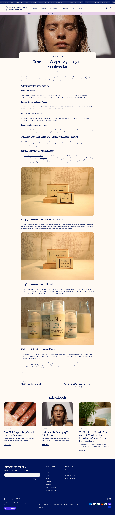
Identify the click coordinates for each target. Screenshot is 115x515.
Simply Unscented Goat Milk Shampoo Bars (36, 224)
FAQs (47, 478)
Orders (67, 470)
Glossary (48, 470)
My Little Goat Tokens (52, 490)
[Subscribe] (38, 475)
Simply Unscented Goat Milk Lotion (33, 289)
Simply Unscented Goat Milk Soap (33, 156)
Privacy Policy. (32, 479)
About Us (48, 481)
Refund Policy (64, 504)
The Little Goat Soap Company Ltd (18, 503)
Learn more (7, 444)
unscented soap (33, 81)
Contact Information (75, 504)
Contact (48, 475)
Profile (67, 472)
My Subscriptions (70, 478)
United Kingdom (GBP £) (13, 499)
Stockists (48, 484)
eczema (85, 95)
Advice (58, 72)
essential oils (43, 158)
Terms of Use (24, 479)
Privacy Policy (42, 507)
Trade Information (51, 487)
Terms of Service (43, 504)
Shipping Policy (54, 504)
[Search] (103, 8)
